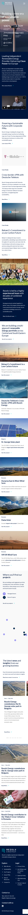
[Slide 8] (19, 737)
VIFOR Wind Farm (9, 555)
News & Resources (6, 878)
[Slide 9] (21, 737)
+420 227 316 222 (9, 896)
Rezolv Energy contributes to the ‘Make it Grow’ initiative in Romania (13, 816)
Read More (7, 732)
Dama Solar (6, 520)
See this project (5, 375)
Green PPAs (7, 875)
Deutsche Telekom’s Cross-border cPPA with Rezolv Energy (12, 403)
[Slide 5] (14, 737)
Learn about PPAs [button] (6, 143)
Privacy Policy (21, 866)
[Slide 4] (12, 737)
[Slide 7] (17, 737)
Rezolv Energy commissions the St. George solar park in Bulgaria (12, 704)
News (5, 698)
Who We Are (7, 866)
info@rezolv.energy (10, 898)
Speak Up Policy (22, 875)
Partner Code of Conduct (22, 884)
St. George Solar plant (10, 442)
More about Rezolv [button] (7, 85)
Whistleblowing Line (22, 879)
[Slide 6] (16, 737)
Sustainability (7, 869)
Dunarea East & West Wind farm (12, 482)
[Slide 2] (9, 737)
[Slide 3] (10, 737)
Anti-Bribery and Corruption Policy (22, 870)
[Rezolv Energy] (7, 3)
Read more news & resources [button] (10, 677)
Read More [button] (5, 199)
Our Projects (7, 872)
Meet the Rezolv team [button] (8, 316)
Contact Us (7, 882)
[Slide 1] (7, 737)
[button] (24, 3)
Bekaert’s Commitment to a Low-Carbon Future (13, 365)
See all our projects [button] (7, 339)
